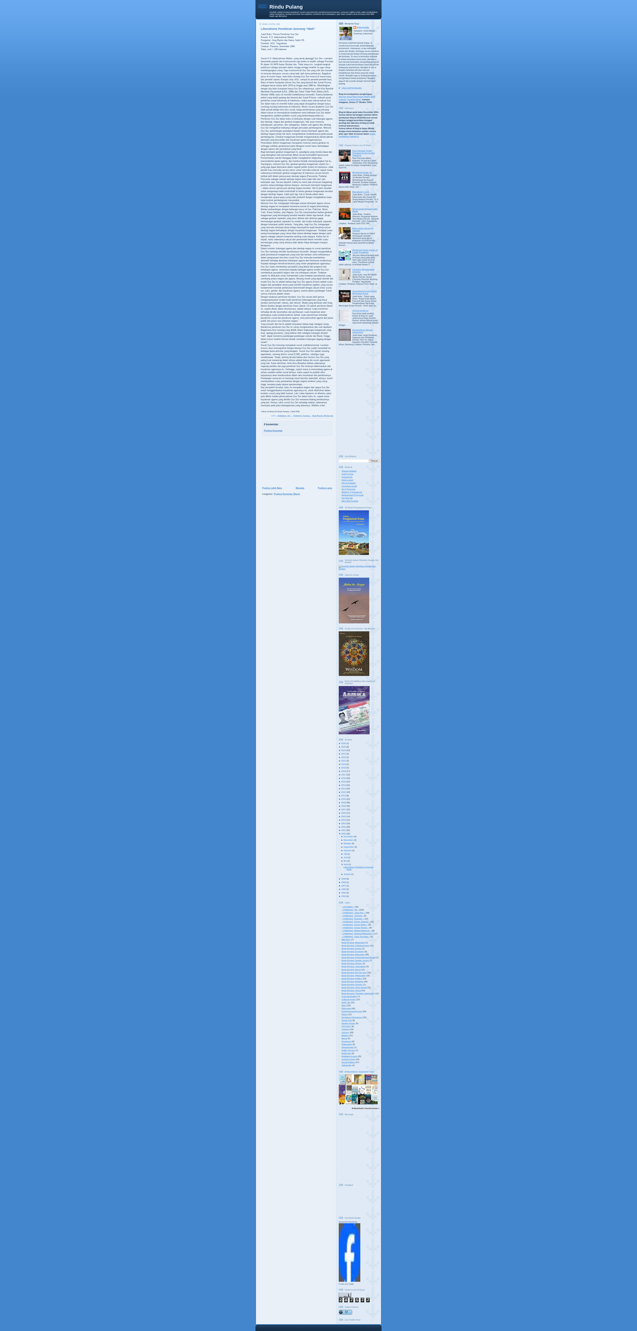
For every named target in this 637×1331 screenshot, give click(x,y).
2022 (343, 757)
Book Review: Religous (352, 982)
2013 (343, 789)
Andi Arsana (347, 474)
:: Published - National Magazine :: (357, 934)
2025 (343, 747)
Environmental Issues (352, 1011)
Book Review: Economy (353, 952)
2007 (343, 809)
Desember (349, 836)
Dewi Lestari (347, 480)
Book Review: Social (351, 990)
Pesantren (346, 1041)
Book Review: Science (352, 984)
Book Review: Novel (351, 970)
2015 (343, 782)
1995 (343, 893)
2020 (343, 764)
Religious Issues (349, 1056)
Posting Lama (325, 488)
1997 (343, 886)
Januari (347, 874)
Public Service (348, 1050)
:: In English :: (348, 907)
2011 (343, 795)
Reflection (346, 1053)
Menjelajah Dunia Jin (362, 172)
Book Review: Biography (353, 943)
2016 (343, 778)
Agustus (348, 850)
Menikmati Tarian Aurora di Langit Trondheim (365, 251)
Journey (345, 1029)
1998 (343, 882)
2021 (343, 761)
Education (346, 1008)
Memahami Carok (360, 192)
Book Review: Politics (352, 979)
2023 (343, 754)
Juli (345, 854)
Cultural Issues (349, 999)
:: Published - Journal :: (352, 916)
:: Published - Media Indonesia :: (356, 931)
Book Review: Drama (352, 949)
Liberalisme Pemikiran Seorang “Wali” (288, 29)
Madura (345, 1035)
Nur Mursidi (347, 498)
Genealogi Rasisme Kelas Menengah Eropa (364, 292)
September (349, 847)
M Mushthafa (363, 27)
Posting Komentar (273, 430)
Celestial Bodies (349, 996)
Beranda (300, 488)
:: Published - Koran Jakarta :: (356, 922)
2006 (343, 813)
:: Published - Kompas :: (301, 416)
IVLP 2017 (346, 1026)
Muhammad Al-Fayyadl (352, 495)
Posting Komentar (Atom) (287, 494)
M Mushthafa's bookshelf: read (359, 1072)
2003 (343, 823)
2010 (343, 799)
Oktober (347, 843)
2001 (343, 830)
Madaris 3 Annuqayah (352, 492)
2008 (343, 806)
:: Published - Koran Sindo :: (355, 925)
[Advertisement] (296, 461)
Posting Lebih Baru (272, 488)
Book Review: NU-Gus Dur (322, 416)
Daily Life (346, 1002)
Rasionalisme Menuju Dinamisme (362, 331)
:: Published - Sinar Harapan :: (356, 937)
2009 (343, 802)
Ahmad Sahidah (349, 471)
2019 (343, 768)
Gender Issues (348, 1023)
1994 (343, 896)
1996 (343, 889)
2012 (343, 792)
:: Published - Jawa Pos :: (353, 913)
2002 (343, 827)
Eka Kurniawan (349, 483)
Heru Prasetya (348, 489)
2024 (343, 750)
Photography (348, 1047)
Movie (344, 1038)
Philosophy (347, 1044)
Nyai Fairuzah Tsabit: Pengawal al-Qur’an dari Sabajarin (363, 153)
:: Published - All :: (283, 416)
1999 (343, 879)
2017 (343, 775)
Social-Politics (348, 1062)
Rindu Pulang (286, 7)
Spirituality (347, 1065)
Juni (346, 857)
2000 (343, 834)
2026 (343, 743)
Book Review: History (352, 963)
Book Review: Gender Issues (355, 960)
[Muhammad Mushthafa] (349, 1281)
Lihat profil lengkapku (352, 88)
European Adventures (352, 1017)
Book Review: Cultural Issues (355, 946)
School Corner (348, 1059)
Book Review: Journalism (354, 966)
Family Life (347, 1020)
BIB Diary (346, 940)
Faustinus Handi (349, 486)
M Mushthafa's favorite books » (365, 1108)
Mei (345, 861)
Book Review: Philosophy (354, 976)
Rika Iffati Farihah (350, 501)
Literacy (345, 1032)
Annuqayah (347, 477)
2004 (343, 820)
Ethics (345, 1014)
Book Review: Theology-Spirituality (358, 993)
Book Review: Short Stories (355, 987)
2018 (343, 771)
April (346, 864)
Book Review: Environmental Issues (359, 957)
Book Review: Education (353, 954)
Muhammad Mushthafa (348, 1222)
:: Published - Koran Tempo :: (355, 928)
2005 (343, 816)
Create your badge (346, 1284)
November (349, 840)
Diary (344, 1005)
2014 (343, 785)
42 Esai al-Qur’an (360, 311)
